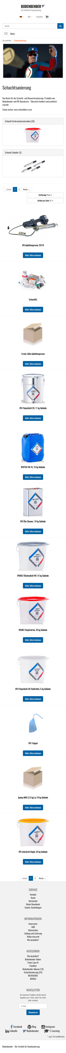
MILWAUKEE (33, 975)
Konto (33, 897)
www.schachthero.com (23, 109)
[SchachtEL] (33, 280)
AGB (33, 927)
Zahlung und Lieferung (33, 933)
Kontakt (33, 894)
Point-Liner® (33, 962)
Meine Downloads (33, 904)
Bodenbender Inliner (33, 959)
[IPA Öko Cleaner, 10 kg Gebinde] (33, 501)
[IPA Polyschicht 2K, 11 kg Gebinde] (33, 388)
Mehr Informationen (33, 255)
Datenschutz (33, 930)
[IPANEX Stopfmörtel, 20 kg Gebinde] (33, 610)
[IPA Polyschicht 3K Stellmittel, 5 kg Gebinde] (33, 669)
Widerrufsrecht (33, 936)
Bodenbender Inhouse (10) (33, 969)
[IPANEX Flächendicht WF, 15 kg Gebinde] (33, 556)
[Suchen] (60, 26)
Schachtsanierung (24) (33, 972)
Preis (45, 194)
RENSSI (33, 978)
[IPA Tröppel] (33, 723)
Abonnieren (33, 1012)
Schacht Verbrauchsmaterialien (18, 121)
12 (44, 200)
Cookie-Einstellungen (33, 907)
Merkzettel (33, 901)
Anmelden (39, 16)
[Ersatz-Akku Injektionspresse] (33, 334)
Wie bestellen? (33, 940)
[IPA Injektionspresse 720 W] (33, 225)
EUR (29, 16)
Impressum (33, 923)
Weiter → (26, 189)
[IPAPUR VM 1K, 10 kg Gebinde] (33, 447)
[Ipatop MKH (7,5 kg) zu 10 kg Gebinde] (33, 778)
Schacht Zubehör (12, 152)
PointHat (33, 965)
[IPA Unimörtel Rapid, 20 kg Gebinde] (33, 832)
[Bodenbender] (33, 7)
